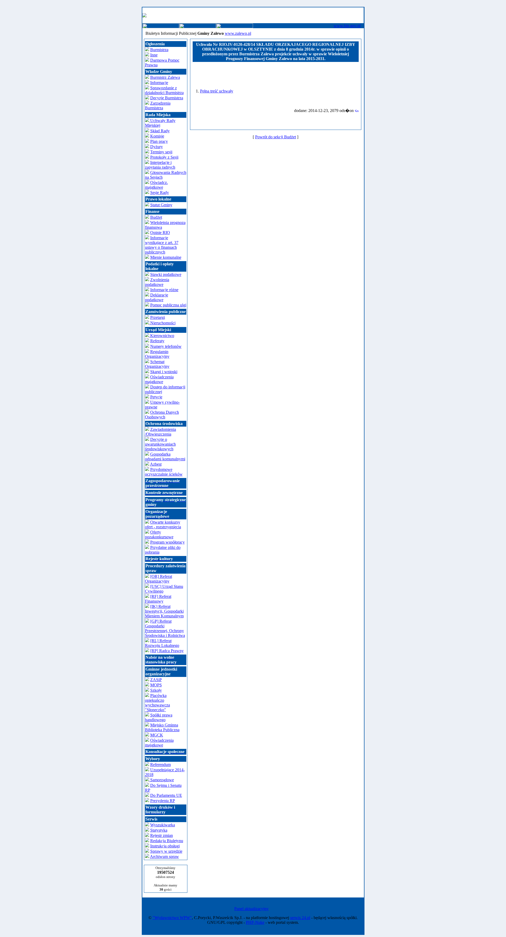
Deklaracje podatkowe (156, 297)
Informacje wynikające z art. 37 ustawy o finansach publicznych (161, 245)
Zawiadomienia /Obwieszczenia (160, 431)
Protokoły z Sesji (164, 157)
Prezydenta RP (162, 800)
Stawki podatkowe (165, 274)
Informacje (159, 82)
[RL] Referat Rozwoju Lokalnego (162, 643)
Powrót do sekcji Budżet (275, 137)
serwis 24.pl (300, 917)
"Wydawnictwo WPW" (172, 917)
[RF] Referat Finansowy (158, 598)
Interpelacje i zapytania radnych (160, 164)
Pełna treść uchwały (216, 91)
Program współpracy (167, 542)
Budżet (156, 217)
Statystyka (158, 830)
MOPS (156, 685)
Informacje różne (164, 289)
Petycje (156, 397)
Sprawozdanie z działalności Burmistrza (164, 90)
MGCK (156, 735)
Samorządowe (161, 780)
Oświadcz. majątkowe (156, 184)
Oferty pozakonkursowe (159, 534)
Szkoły (156, 690)
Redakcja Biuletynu (166, 840)
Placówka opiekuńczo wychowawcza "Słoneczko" (157, 702)
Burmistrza (159, 49)
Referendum (160, 764)
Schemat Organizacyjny (157, 364)
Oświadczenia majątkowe (159, 379)
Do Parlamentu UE (166, 795)
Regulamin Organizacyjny (157, 354)
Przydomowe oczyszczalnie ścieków (164, 471)
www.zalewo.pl (238, 33)
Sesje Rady (159, 192)
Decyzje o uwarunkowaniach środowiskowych (160, 444)
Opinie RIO (160, 232)
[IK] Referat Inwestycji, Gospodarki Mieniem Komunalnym (164, 611)
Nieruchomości (160, 326)
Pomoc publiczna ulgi (168, 305)
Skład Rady (160, 131)
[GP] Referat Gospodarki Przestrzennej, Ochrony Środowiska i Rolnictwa (165, 628)
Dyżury (156, 146)
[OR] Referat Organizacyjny (158, 578)
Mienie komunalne (165, 257)
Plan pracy (159, 141)
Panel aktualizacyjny (251, 908)
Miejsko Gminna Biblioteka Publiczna (162, 727)
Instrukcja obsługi (165, 846)
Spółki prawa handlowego (158, 717)
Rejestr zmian (161, 835)
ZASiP (156, 679)
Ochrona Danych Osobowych (162, 414)
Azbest (156, 464)
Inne (154, 55)
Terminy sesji (161, 152)
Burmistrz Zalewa (165, 77)
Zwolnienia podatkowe (157, 282)
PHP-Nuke (255, 922)
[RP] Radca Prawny (167, 650)
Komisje (157, 136)
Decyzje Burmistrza (166, 98)
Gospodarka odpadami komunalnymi (165, 456)
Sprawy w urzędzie (166, 851)
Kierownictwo (162, 335)
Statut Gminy (161, 205)
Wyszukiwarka (162, 825)
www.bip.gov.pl (347, 25)
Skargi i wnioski (163, 371)
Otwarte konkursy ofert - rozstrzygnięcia (163, 524)
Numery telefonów (166, 346)
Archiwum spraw (164, 856)
